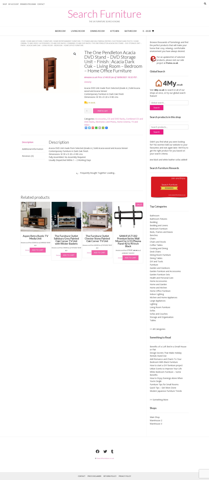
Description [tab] (27, 142)
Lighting (153, 304)
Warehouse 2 (156, 420)
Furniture (48, 41)
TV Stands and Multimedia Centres (96, 41)
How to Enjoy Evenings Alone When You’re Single (166, 379)
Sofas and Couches (159, 313)
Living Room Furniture (160, 307)
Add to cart (103, 110)
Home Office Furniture (160, 291)
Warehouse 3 (156, 423)
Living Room (78, 31)
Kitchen (114, 31)
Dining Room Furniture (160, 255)
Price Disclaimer (94, 476)
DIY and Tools (156, 261)
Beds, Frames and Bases (161, 232)
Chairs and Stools (158, 241)
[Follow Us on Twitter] (105, 451)
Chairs (153, 238)
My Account (13, 4)
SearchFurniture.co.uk (105, 458)
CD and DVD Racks (58, 43)
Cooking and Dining (159, 248)
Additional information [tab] (32, 148)
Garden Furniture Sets (160, 274)
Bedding (153, 222)
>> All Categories (157, 329)
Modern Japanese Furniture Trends (166, 391)
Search (157, 132)
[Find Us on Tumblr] (112, 451)
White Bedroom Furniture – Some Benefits (165, 373)
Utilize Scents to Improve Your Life (166, 368)
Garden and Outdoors (160, 268)
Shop (5, 4)
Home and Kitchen (34, 41)
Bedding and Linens (159, 225)
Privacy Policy (125, 476)
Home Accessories (158, 281)
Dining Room (97, 31)
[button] (74, 54)
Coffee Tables (156, 245)
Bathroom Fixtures (158, 219)
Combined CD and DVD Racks (79, 43)
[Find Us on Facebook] (97, 451)
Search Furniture (104, 14)
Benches (154, 235)
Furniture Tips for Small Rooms (164, 384)
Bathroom (130, 31)
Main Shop (155, 417)
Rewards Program (28, 4)
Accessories (44, 43)
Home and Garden (158, 284)
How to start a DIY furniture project (166, 365)
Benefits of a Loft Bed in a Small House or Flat (168, 348)
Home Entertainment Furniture (66, 41)
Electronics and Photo (122, 41)
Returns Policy (110, 476)
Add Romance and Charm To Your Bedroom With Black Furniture (165, 360)
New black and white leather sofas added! (163, 159)
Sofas (152, 310)
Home (23, 41)
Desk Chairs (155, 251)
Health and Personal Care (161, 277)
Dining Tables (156, 258)
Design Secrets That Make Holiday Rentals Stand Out (166, 354)
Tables (153, 320)
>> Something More (159, 399)
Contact (41, 4)
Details (87, 82)
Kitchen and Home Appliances (163, 297)
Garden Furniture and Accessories (165, 271)
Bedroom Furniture (158, 228)
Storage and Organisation (161, 317)
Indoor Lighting (157, 294)
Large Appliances (157, 300)
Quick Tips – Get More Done (163, 387)
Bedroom (60, 31)
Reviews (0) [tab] (28, 155)
